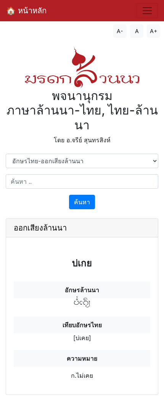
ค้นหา (82, 202)
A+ (153, 31)
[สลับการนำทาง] (147, 10)
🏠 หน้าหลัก (26, 10)
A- (120, 31)
